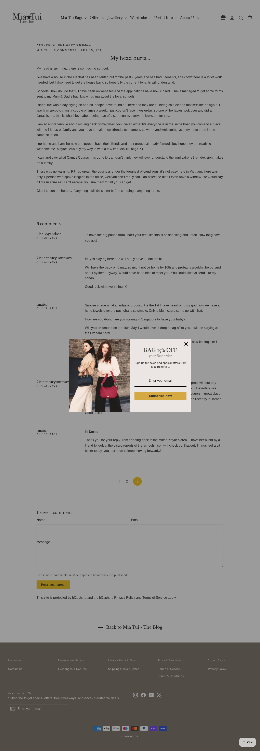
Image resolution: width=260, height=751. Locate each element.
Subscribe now (160, 396)
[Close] (186, 344)
